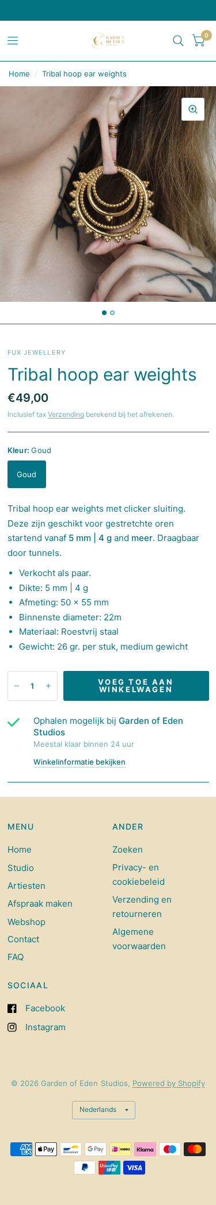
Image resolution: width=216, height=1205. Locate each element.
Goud (27, 474)
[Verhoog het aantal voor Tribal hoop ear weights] (48, 685)
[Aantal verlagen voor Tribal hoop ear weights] (16, 685)
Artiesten (26, 885)
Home (19, 73)
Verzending (66, 414)
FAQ (15, 956)
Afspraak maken (40, 903)
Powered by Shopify (168, 1083)
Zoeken (127, 849)
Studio (20, 867)
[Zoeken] (178, 41)
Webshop (26, 921)
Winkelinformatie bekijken (79, 762)
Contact (23, 939)
